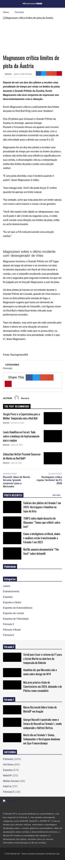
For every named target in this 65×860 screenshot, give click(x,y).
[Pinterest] (59, 73)
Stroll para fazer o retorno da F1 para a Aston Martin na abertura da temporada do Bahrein (42, 658)
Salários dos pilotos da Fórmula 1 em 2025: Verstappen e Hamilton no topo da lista (42, 507)
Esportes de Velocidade (16, 618)
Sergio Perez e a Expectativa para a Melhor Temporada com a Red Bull (21, 416)
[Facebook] (38, 73)
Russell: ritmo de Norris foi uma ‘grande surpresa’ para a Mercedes (16, 482)
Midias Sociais (11, 781)
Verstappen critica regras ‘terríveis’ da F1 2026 (49, 480)
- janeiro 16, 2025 (16, 445)
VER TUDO (56, 495)
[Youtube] (20, 807)
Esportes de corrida (13, 613)
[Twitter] (43, 73)
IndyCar (7, 786)
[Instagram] (15, 807)
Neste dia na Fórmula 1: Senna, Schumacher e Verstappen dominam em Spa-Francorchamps (41, 739)
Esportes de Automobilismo (17, 607)
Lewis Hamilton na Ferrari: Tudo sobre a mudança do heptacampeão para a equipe (21, 436)
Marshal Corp (54, 854)
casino (6, 586)
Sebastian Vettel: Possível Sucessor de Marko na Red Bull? (22, 456)
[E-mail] (54, 73)
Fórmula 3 (8, 624)
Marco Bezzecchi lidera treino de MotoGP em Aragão (40, 709)
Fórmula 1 (9, 699)
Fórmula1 (7, 368)
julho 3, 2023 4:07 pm (23, 74)
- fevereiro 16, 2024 (17, 423)
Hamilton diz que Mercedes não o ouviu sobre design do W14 (40, 672)
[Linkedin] (26, 807)
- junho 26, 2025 (16, 463)
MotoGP (7, 775)
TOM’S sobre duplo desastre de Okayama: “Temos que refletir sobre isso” (41, 522)
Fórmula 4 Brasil (12, 629)
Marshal (7, 74)
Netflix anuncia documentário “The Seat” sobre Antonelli (41, 551)
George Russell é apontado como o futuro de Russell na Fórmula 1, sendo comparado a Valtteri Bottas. (42, 723)
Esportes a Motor (12, 602)
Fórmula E (8, 635)
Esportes (8, 597)
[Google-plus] (49, 73)
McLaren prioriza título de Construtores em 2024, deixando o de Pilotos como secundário (42, 686)
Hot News (8, 764)
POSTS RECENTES (13, 495)
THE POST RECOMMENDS (16, 406)
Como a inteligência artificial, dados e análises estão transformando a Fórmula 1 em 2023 (41, 538)
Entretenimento (11, 591)
